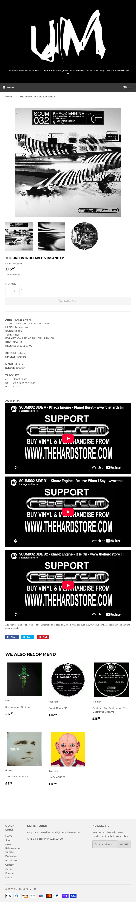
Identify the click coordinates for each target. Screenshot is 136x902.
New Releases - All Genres (13, 848)
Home (9, 96)
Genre (8, 869)
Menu (10, 87)
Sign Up (123, 844)
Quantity (10, 284)
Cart (130, 87)
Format (9, 873)
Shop (8, 840)
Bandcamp (11, 860)
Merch (9, 877)
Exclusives (11, 856)
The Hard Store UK (25, 889)
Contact (9, 864)
